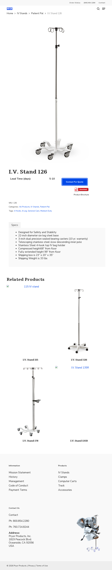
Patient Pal (37, 13)
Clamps (62, 477)
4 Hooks (17, 211)
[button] (103, 8)
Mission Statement (20, 472)
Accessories (65, 490)
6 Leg (24, 211)
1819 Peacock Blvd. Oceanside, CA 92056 (21, 541)
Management (16, 481)
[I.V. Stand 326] (79, 320)
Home (10, 13)
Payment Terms (18, 490)
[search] (98, 8)
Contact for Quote (74, 182)
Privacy (31, 565)
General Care (33, 211)
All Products (24, 206)
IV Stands (22, 13)
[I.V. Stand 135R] (79, 401)
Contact (13, 515)
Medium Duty (46, 211)
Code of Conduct (18, 485)
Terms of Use (42, 565)
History (13, 477)
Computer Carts (67, 481)
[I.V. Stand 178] (30, 401)
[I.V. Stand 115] (30, 320)
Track (61, 485)
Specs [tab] (14, 225)
